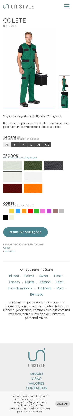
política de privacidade (29, 411)
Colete (29, 282)
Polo (60, 288)
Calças (29, 276)
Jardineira (44, 288)
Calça (8, 249)
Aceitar (62, 403)
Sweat (43, 276)
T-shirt (58, 276)
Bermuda (36, 294)
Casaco (14, 282)
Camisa (45, 282)
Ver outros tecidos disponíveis (20, 157)
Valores (36, 383)
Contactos (36, 388)
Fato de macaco (20, 288)
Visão (36, 378)
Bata (59, 282)
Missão (36, 374)
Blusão (14, 276)
